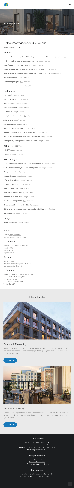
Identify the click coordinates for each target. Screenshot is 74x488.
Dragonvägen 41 (15, 235)
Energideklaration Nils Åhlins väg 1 (15, 266)
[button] (69, 4)
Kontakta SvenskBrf (27, 476)
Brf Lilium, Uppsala (37, 459)
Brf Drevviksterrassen (37, 462)
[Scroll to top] (70, 484)
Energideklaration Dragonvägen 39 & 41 (17, 264)
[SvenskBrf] (5, 4)
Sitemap (38, 476)
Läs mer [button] (10, 360)
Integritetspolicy (48, 476)
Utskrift (19, 47)
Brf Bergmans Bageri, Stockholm (37, 464)
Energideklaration (9, 261)
